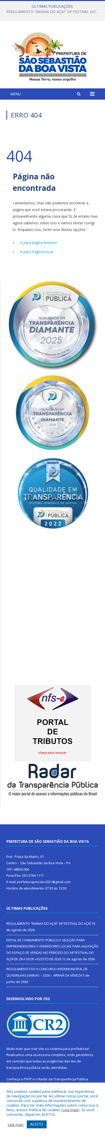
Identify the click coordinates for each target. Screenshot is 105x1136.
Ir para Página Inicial (36, 251)
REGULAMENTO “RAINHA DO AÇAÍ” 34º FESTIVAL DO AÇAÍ (48, 923)
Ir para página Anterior (38, 242)
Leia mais (70, 1109)
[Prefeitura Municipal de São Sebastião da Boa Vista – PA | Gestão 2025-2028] (52, 55)
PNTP (28, 1079)
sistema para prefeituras (69, 1048)
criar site (37, 1048)
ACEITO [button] (36, 1124)
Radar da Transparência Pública (63, 1079)
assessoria (41, 1054)
